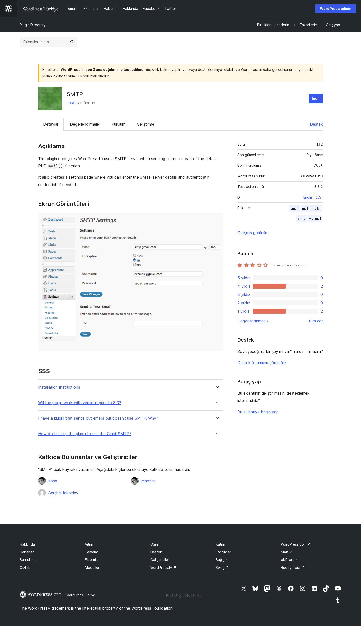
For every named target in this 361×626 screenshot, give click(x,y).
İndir (316, 98)
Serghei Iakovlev (63, 492)
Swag (222, 567)
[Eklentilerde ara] (72, 42)
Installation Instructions (59, 387)
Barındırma (28, 560)
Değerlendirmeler (85, 124)
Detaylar (50, 124)
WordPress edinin (335, 8)
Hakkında (27, 544)
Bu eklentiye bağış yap (257, 411)
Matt (286, 552)
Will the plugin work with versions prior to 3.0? (79, 402)
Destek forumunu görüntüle (261, 362)
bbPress (290, 560)
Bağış (222, 560)
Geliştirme (145, 124)
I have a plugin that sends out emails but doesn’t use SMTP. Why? (98, 418)
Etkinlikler (223, 552)
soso (71, 102)
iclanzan (148, 481)
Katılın (220, 544)
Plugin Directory (33, 25)
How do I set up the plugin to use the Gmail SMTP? (84, 433)
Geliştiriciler (159, 560)
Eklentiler (92, 560)
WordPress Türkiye (81, 595)
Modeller (92, 567)
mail (305, 208)
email (294, 208)
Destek (316, 124)
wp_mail (315, 218)
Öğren (155, 544)
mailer (316, 208)
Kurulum (118, 124)
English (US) (313, 197)
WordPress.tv (163, 567)
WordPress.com (296, 544)
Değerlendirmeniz (253, 321)
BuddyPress (293, 567)
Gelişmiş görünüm (252, 232)
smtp (301, 218)
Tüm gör (315, 321)
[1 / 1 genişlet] (216, 219)
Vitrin (89, 544)
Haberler (27, 552)
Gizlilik (25, 567)
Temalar (91, 552)
